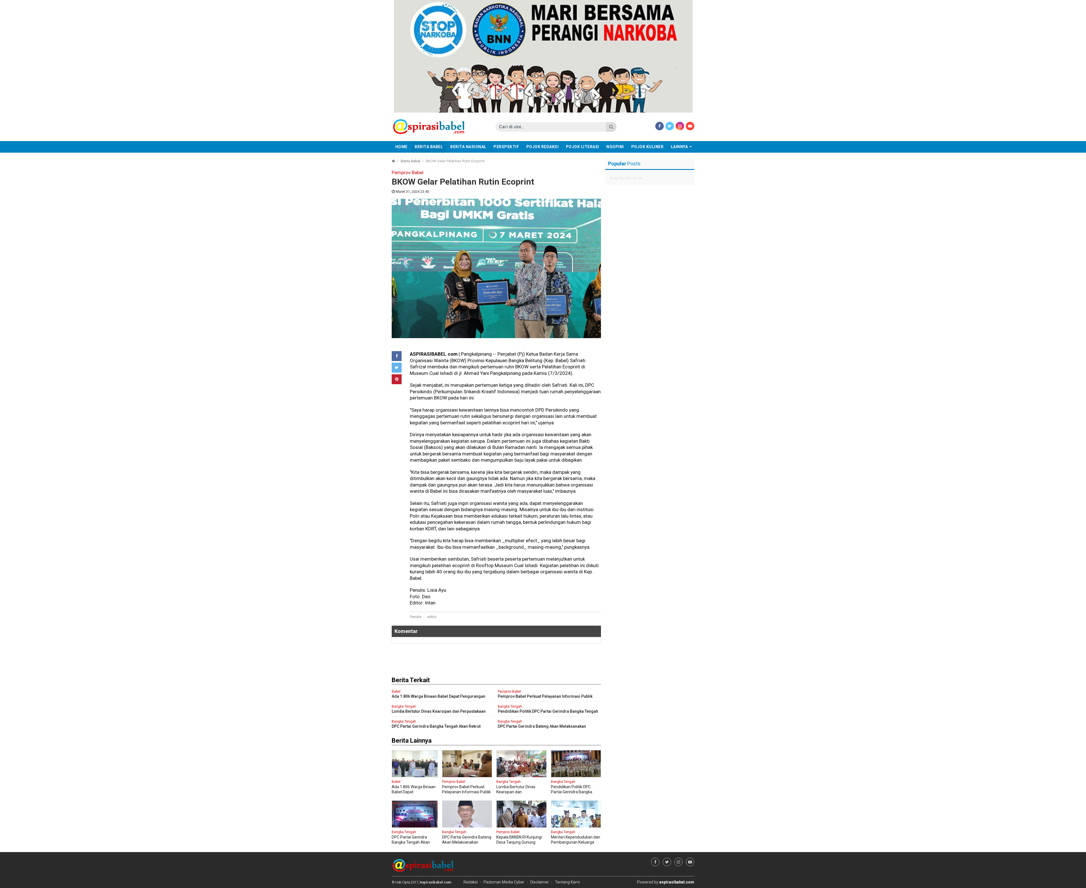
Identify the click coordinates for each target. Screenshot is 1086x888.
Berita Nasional (468, 146)
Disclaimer (539, 882)
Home (401, 146)
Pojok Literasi (582, 146)
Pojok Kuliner (647, 146)
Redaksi (471, 882)
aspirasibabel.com (676, 882)
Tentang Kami (567, 882)
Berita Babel (429, 146)
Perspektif (506, 146)
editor (432, 617)
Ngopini (615, 146)
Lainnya (679, 146)
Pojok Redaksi (542, 146)
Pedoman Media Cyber (504, 882)
